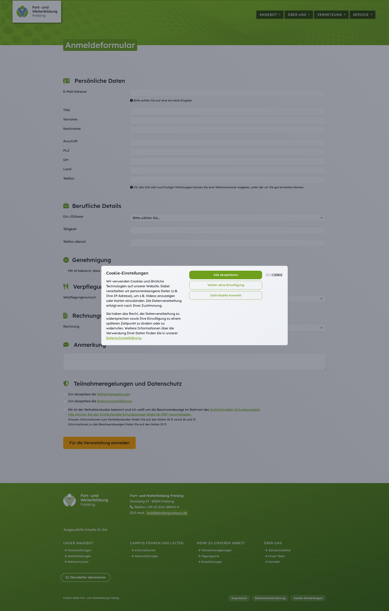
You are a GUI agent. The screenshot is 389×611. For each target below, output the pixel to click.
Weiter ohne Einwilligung (225, 285)
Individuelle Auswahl (225, 295)
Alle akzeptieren (226, 275)
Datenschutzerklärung (123, 338)
